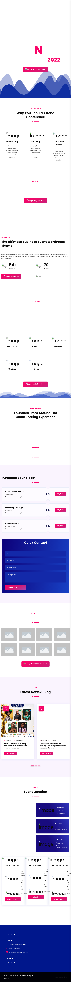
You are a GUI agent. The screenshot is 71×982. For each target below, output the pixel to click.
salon (4, 3)
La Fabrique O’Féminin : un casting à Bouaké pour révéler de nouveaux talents (53, 745)
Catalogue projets (61, 977)
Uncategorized (20, 740)
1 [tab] (32, 765)
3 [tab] (39, 765)
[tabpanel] (18, 730)
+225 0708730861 (14, 948)
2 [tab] (36, 765)
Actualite (54, 740)
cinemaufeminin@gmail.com (18, 952)
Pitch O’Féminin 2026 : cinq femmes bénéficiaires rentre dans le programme (15, 745)
